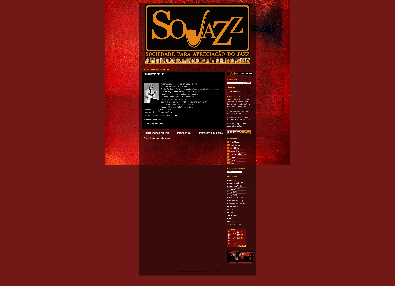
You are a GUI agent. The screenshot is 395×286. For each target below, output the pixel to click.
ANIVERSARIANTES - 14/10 (155, 74)
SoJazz (232, 157)
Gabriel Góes (234, 148)
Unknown (232, 160)
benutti (231, 163)
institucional (231, 207)
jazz (228, 212)
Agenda (230, 180)
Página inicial (184, 133)
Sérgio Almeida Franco (237, 154)
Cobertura (231, 189)
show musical (232, 224)
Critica (229, 192)
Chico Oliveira (234, 142)
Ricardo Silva (234, 151)
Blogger (216, 271)
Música (230, 221)
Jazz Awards (232, 215)
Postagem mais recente (156, 133)
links (229, 218)
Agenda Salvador (233, 183)
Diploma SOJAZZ (233, 198)
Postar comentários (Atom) (160, 138)
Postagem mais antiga (211, 133)
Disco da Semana (233, 201)
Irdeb (229, 209)
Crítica (229, 195)
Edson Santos (234, 145)
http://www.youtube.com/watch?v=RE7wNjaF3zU (181, 92)
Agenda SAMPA (233, 186)
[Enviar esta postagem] (175, 116)
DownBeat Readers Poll (236, 204)
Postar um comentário (155, 124)
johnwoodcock (196, 271)
